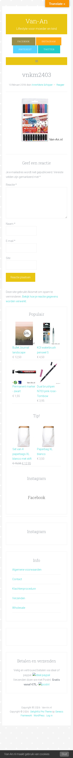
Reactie (11, 184)
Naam (10, 223)
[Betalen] (41, 675)
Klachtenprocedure (24, 588)
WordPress (39, 715)
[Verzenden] (44, 684)
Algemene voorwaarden (26, 569)
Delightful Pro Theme (41, 711)
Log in (49, 715)
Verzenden (18, 598)
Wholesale (18, 607)
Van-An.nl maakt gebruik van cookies (26, 754)
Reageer (60, 84)
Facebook (36, 497)
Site (8, 258)
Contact (17, 579)
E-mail (10, 240)
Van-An (37, 21)
